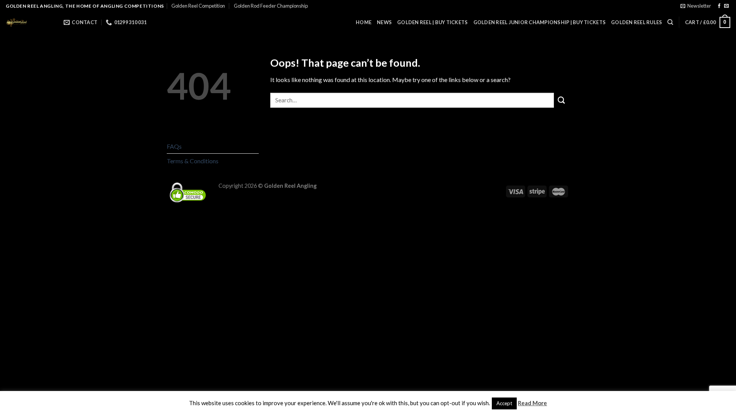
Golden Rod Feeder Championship (271, 6)
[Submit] (561, 100)
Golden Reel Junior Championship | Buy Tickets (539, 22)
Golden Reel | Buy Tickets (432, 22)
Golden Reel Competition (198, 6)
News (384, 22)
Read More (532, 402)
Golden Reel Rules (636, 22)
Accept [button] (504, 403)
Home (363, 22)
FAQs (174, 146)
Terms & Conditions (193, 160)
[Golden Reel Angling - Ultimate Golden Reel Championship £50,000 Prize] (29, 22)
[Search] (670, 22)
